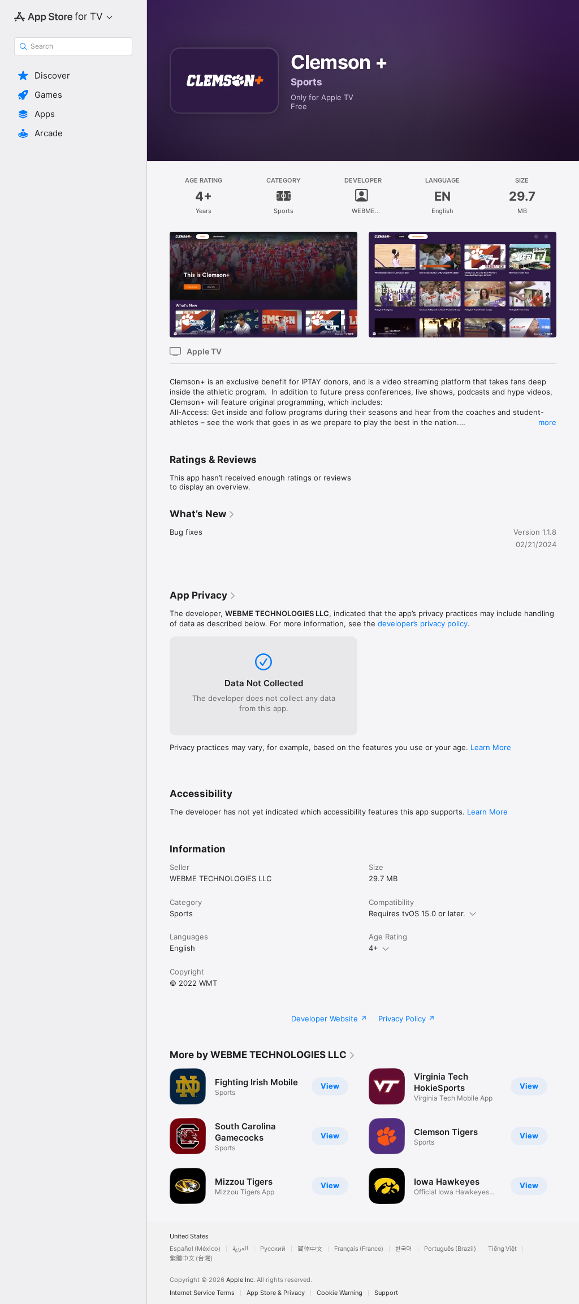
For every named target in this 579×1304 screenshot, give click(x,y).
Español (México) (195, 1249)
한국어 (403, 1249)
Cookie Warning (339, 1293)
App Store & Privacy (276, 1293)
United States (189, 1236)
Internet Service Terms (202, 1293)
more (547, 422)
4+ (373, 947)
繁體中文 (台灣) (191, 1258)
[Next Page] (568, 284)
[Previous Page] (158, 284)
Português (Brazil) (450, 1249)
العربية (240, 1249)
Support (386, 1293)
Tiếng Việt (502, 1249)
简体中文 (309, 1249)
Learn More (490, 747)
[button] (73, 75)
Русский (273, 1249)
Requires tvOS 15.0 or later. (417, 913)
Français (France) (358, 1249)
